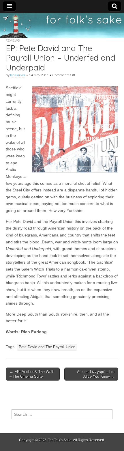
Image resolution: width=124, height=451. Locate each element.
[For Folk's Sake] (62, 25)
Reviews (13, 40)
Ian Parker (17, 75)
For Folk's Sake (60, 440)
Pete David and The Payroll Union (47, 347)
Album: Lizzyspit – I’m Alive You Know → (95, 374)
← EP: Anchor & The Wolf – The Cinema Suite (31, 374)
